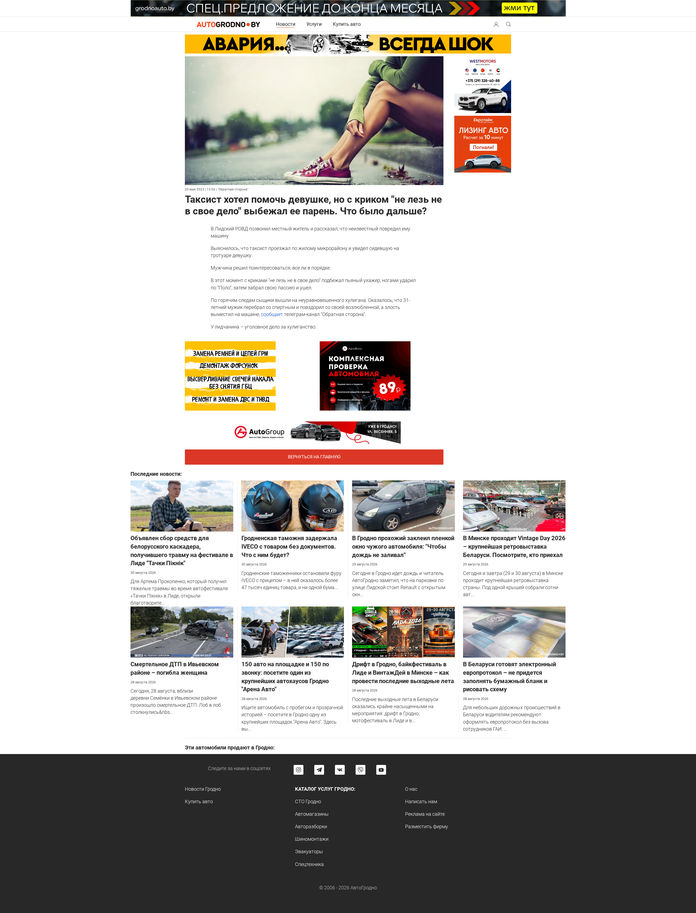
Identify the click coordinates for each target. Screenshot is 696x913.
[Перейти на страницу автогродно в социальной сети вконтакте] (340, 770)
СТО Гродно (308, 801)
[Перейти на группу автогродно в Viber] (360, 770)
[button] (496, 24)
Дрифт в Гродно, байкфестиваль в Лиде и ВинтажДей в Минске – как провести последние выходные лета (403, 672)
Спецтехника (309, 864)
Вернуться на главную (314, 456)
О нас (411, 789)
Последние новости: (156, 474)
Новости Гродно (203, 789)
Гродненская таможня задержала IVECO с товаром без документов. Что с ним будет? (289, 546)
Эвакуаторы (309, 851)
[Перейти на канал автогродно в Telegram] (319, 770)
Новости (285, 24)
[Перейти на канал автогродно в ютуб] (381, 770)
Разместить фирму (426, 826)
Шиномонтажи (311, 839)
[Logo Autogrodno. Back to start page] (228, 24)
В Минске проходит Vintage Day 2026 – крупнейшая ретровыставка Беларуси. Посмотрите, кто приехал (514, 546)
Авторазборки (311, 826)
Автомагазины (312, 814)
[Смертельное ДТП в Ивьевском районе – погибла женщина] (181, 631)
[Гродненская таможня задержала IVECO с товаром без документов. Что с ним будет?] (292, 505)
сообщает (272, 314)
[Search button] (496, 24)
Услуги (314, 24)
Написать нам (421, 801)
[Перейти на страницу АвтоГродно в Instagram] (298, 770)
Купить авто (347, 24)
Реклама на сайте (425, 814)
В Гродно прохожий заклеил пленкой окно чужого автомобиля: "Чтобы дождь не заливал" (403, 546)
